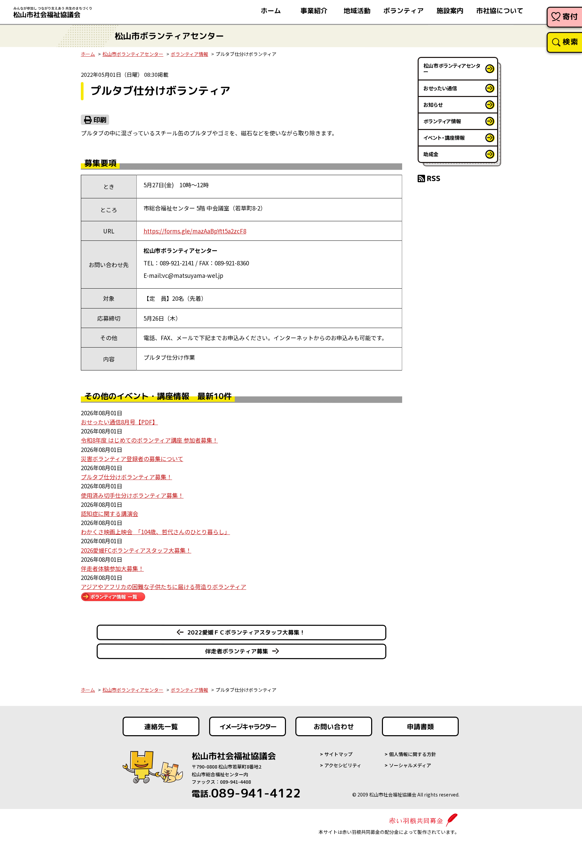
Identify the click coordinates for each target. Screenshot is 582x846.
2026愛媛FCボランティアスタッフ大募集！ (136, 550)
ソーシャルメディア (410, 765)
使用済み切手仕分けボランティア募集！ (132, 495)
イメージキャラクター (247, 726)
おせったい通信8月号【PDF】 (119, 422)
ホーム (271, 10)
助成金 (431, 154)
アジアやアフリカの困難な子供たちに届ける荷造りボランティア (163, 586)
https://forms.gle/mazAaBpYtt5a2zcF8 (194, 231)
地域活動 (357, 10)
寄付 (570, 16)
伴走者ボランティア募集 (236, 651)
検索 (570, 41)
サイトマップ (338, 754)
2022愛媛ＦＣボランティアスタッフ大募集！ (246, 632)
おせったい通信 (440, 88)
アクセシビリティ (342, 765)
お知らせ (433, 104)
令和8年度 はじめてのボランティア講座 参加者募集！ (149, 440)
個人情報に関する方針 (412, 754)
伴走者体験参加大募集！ (112, 568)
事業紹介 (313, 10)
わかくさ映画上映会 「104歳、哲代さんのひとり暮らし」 (155, 531)
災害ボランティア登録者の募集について (132, 458)
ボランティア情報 (189, 54)
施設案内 (450, 10)
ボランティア (403, 10)
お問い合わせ (334, 726)
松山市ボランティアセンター (132, 54)
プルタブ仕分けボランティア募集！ (126, 477)
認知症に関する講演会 (109, 513)
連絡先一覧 (161, 726)
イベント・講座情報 (444, 137)
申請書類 (420, 726)
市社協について (499, 10)
